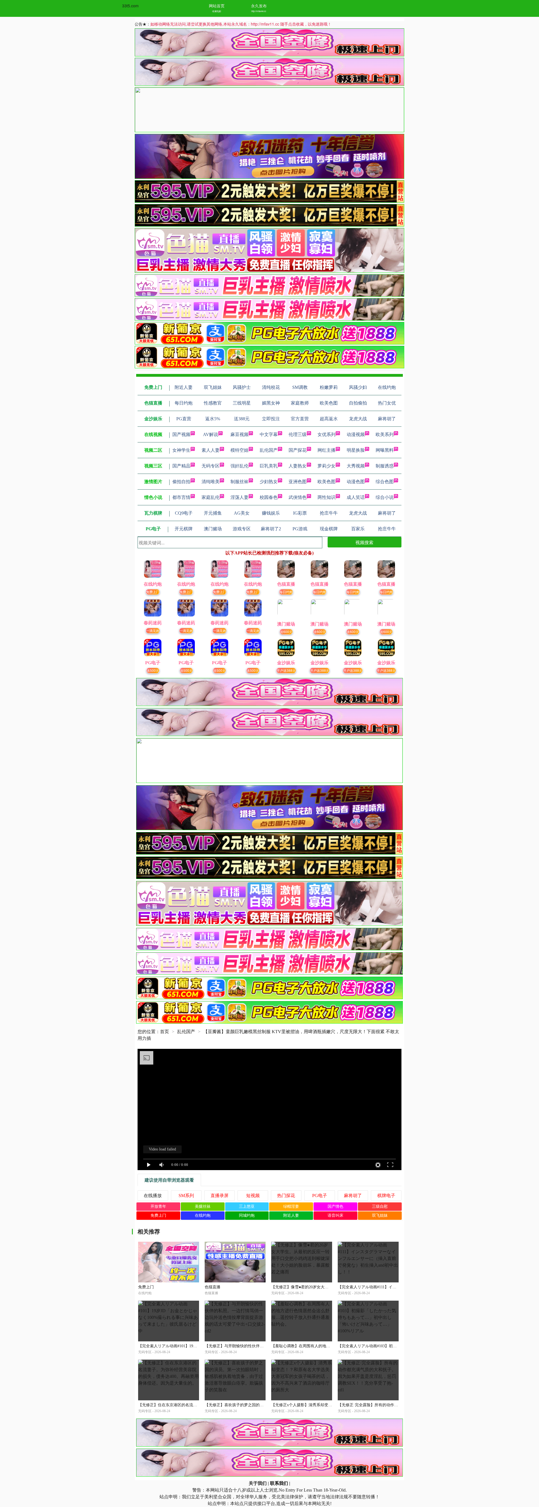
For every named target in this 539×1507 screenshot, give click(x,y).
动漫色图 (356, 481)
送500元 (153, 670)
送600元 (286, 631)
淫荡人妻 (239, 497)
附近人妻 (291, 1215)
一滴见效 (152, 630)
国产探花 (298, 450)
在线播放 (153, 1195)
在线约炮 (203, 1215)
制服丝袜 (239, 481)
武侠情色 (298, 497)
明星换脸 (356, 450)
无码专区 (211, 465)
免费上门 (152, 591)
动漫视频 (356, 434)
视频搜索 (364, 542)
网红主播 (326, 450)
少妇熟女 (269, 481)
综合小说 (385, 497)
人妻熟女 (298, 465)
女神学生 (181, 450)
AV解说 (210, 434)
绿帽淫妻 (291, 1206)
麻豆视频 (239, 434)
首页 (164, 1031)
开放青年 (158, 1206)
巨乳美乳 (269, 465)
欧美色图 (326, 481)
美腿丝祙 (203, 1206)
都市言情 (181, 497)
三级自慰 (380, 1206)
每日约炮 (286, 591)
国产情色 (335, 1206)
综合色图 (385, 481)
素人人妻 (211, 450)
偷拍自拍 (181, 481)
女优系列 (326, 434)
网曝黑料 (385, 450)
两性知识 (326, 497)
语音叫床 (335, 1215)
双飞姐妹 (380, 1215)
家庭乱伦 (211, 497)
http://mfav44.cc (258, 11)
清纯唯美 (211, 481)
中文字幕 (269, 434)
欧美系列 (385, 434)
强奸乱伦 (239, 465)
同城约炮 (247, 1215)
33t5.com (130, 5)
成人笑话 (356, 497)
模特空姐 (239, 450)
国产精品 (181, 465)
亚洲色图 (298, 481)
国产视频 (181, 434)
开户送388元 (286, 670)
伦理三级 (298, 434)
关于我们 (258, 1483)
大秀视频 (356, 465)
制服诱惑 (385, 465)
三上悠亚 (247, 1206)
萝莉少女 (326, 465)
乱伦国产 (269, 450)
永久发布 (259, 5)
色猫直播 (212, 1287)
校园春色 (269, 497)
